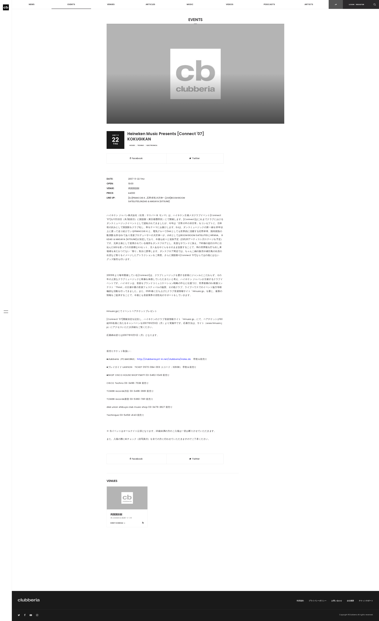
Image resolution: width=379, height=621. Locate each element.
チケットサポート (366, 600)
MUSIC (190, 4)
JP (336, 4)
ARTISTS (309, 4)
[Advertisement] (195, 566)
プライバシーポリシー (317, 600)
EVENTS (71, 4)
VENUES (111, 4)
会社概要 (350, 600)
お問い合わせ (336, 600)
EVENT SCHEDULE (116, 523)
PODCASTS (269, 4)
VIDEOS (229, 4)
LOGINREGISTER (356, 4)
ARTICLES (150, 4)
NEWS (31, 4)
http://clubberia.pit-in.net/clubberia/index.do (164, 359)
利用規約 (300, 600)
